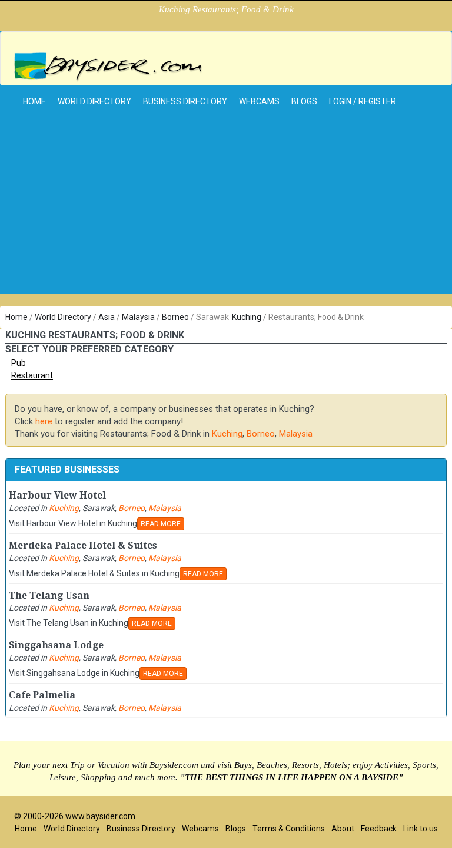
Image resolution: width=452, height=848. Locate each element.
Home (16, 317)
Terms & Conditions (288, 828)
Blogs (304, 101)
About (342, 828)
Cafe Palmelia (42, 695)
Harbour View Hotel (57, 495)
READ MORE (161, 524)
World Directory (94, 101)
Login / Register (362, 101)
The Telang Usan (49, 595)
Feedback (379, 828)
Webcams (259, 101)
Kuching (246, 317)
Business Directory (185, 101)
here (43, 421)
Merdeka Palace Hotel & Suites (83, 545)
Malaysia (138, 317)
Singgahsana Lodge (56, 645)
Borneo (175, 317)
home (34, 101)
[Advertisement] (226, 211)
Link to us (420, 828)
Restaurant (32, 375)
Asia (106, 317)
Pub (18, 363)
